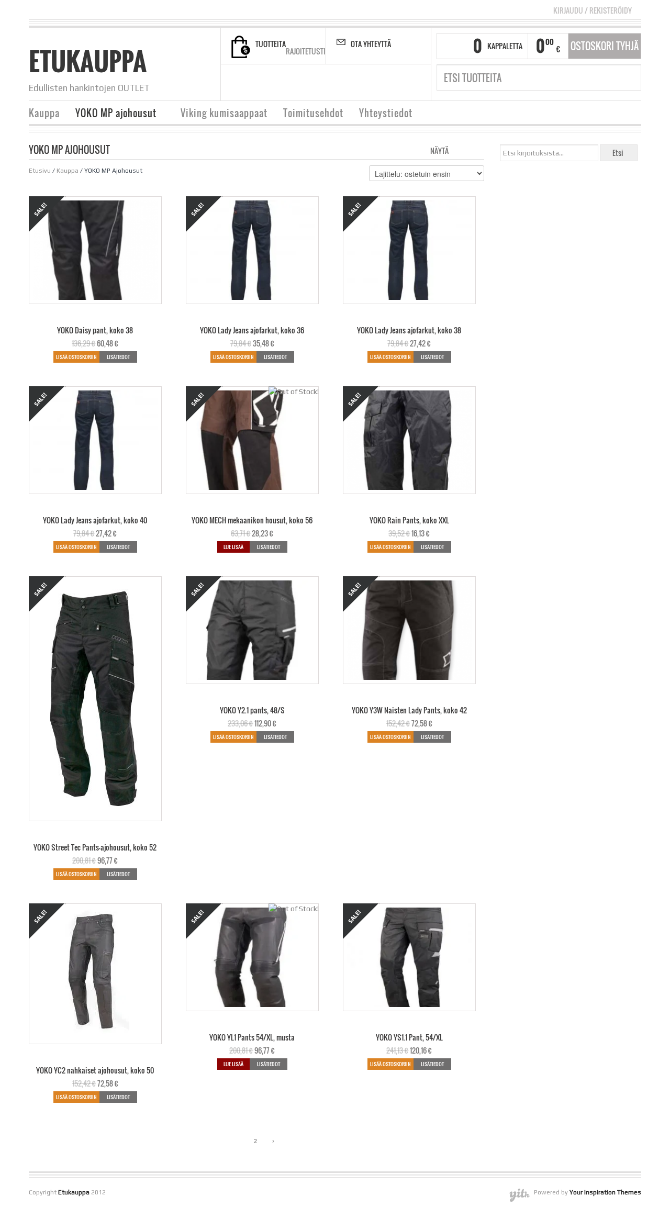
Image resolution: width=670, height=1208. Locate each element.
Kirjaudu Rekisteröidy (592, 10)
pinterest (359, 82)
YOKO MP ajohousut (112, 114)
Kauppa (44, 113)
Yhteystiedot (385, 113)
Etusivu (40, 170)
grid (459, 150)
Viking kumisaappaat (224, 113)
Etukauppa (88, 61)
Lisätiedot (118, 357)
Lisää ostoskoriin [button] (76, 357)
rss (306, 82)
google (333, 82)
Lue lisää (233, 547)
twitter (320, 82)
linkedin (346, 82)
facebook (293, 82)
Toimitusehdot (313, 113)
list (477, 150)
